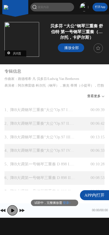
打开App (100, 6)
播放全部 (71, 48)
